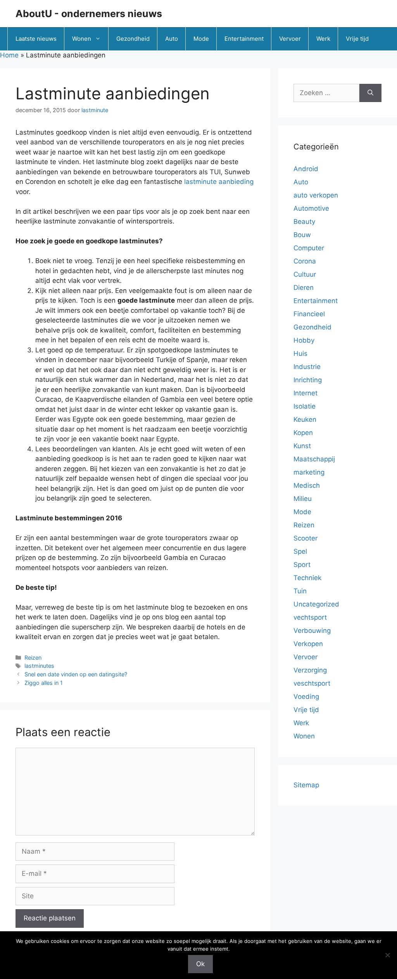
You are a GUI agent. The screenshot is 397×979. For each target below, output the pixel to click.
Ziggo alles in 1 (43, 682)
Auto (171, 38)
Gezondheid (133, 38)
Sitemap (306, 785)
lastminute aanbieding (219, 181)
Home (9, 55)
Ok (200, 964)
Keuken (304, 419)
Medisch (306, 485)
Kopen (303, 433)
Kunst (302, 446)
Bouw (302, 235)
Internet (305, 393)
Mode (201, 38)
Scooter (305, 538)
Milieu (302, 498)
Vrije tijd (357, 38)
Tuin (300, 591)
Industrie (307, 367)
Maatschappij (314, 459)
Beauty (304, 221)
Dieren (303, 287)
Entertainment (244, 38)
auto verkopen (315, 195)
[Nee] (387, 955)
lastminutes (39, 665)
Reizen (32, 657)
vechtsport (310, 617)
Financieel (309, 314)
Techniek (307, 578)
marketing (309, 472)
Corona (304, 261)
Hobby (303, 340)
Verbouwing (312, 630)
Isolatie (304, 406)
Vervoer (290, 38)
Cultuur (304, 274)
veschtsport (311, 683)
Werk (323, 38)
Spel (300, 551)
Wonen (81, 38)
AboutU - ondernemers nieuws (89, 13)
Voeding (306, 696)
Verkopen (308, 644)
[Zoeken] (370, 93)
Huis (300, 353)
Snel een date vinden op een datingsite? (75, 674)
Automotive (311, 208)
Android (305, 169)
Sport (302, 564)
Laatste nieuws (36, 38)
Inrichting (307, 380)
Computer (308, 248)
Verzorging (310, 670)
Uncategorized (316, 604)
